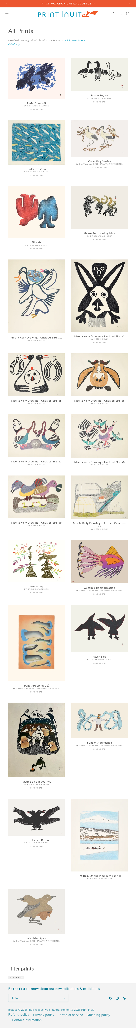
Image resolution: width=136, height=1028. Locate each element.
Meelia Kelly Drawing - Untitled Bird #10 (36, 337)
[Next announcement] (129, 3)
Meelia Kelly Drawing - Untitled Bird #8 (99, 462)
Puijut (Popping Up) (36, 685)
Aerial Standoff (36, 103)
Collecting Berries (99, 161)
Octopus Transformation (99, 587)
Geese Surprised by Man (99, 233)
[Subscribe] (64, 998)
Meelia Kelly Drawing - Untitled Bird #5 (36, 400)
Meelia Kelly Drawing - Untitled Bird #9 (36, 522)
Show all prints (16, 977)
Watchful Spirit (36, 938)
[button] (7, 13)
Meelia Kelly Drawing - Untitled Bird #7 (36, 461)
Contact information (27, 1020)
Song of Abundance (99, 742)
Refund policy (18, 1014)
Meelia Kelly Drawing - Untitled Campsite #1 (99, 525)
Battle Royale (99, 95)
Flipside (36, 242)
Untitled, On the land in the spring (99, 875)
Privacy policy (43, 1015)
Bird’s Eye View (36, 168)
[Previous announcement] (6, 3)
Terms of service (70, 1015)
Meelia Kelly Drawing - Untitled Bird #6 (99, 400)
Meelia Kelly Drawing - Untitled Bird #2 (99, 336)
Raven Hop (99, 656)
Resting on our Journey (36, 781)
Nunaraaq (36, 586)
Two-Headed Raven (36, 839)
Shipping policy (98, 1015)
